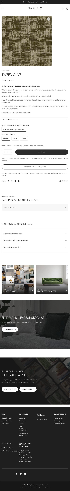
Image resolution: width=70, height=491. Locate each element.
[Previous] (2, 2)
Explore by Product (7, 418)
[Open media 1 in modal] (48, 19)
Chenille (5, 138)
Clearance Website (59, 423)
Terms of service (37, 488)
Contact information (46, 488)
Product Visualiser (42, 420)
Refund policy (23, 488)
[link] (35, 166)
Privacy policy (30, 488)
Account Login (58, 418)
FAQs (20, 426)
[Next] (67, 2)
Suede (15, 138)
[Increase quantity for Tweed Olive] (12, 152)
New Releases (5, 423)
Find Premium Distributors (23, 430)
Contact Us (22, 418)
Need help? (65, 181)
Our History (22, 421)
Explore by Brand (6, 421)
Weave (24, 138)
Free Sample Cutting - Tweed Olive (13, 129)
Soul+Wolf (45, 485)
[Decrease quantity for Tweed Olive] (4, 152)
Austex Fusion (6, 71)
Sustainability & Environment (23, 434)
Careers (21, 423)
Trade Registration (59, 421)
